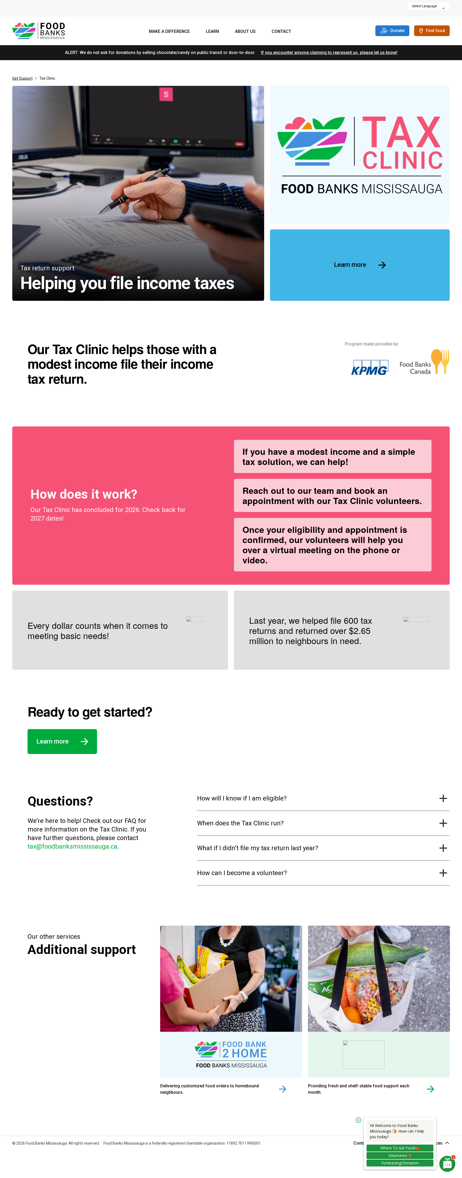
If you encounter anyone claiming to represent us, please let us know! (329, 52)
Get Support (22, 78)
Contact (281, 31)
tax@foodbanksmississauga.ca (72, 846)
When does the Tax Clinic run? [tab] (240, 823)
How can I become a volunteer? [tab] (242, 873)
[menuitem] (169, 32)
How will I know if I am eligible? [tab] (242, 798)
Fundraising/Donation (400, 1162)
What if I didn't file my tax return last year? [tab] (257, 848)
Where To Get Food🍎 (399, 1147)
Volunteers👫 (399, 1155)
